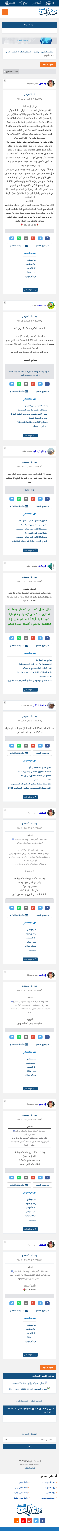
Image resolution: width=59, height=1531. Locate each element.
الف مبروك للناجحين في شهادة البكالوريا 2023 (29, 788)
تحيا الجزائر (31, 272)
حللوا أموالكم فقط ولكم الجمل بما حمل (34, 672)
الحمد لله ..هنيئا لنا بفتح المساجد (33, 410)
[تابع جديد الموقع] (16, 1520)
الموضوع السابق (36, 1401)
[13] (24, 1289)
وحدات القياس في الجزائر (36, 406)
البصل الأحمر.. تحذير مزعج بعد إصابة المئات (29, 414)
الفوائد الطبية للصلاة (38, 418)
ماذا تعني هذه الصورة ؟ (36, 533)
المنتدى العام (25, 51)
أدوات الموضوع (12, 71)
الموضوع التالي (22, 1401)
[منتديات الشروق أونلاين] (48, 15)
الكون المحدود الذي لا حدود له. (32, 520)
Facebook (14, 1389)
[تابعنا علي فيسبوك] (42, 1520)
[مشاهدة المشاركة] (13, 839)
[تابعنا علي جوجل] (29, 1520)
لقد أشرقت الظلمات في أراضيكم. (37, 668)
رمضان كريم (31, 264)
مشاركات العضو (17, 245)
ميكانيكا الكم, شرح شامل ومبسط (31, 529)
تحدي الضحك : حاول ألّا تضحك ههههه (29, 541)
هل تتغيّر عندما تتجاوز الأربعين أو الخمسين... (31, 784)
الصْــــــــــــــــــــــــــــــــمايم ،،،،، (41, 780)
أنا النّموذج (31, 268)
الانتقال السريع (29, 1434)
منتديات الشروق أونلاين (44, 51)
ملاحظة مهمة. (45, 676)
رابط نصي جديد (48, 1482)
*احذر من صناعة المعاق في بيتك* (36, 775)
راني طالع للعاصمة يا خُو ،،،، (38, 767)
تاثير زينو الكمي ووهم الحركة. (33, 525)
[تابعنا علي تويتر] (36, 1520)
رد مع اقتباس (29, 289)
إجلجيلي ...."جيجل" (40, 426)
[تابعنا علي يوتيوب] (23, 1520)
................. (32, 280)
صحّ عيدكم (31, 260)
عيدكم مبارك (30, 276)
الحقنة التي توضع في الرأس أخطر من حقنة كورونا (29, 680)
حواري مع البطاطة (44, 660)
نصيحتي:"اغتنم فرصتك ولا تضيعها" (32, 422)
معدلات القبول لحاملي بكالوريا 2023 (34, 771)
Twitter (15, 1383)
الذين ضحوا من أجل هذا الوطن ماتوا (35, 664)
